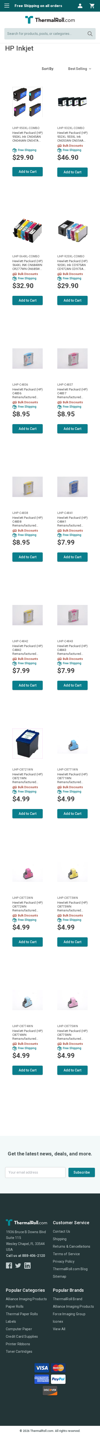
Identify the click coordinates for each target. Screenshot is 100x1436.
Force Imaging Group (69, 1314)
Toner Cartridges (19, 1351)
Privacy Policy (64, 1261)
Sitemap (59, 1276)
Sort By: (48, 69)
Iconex (58, 1321)
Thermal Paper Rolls (22, 1314)
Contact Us (61, 1231)
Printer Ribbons (18, 1344)
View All (59, 1329)
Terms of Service (66, 1254)
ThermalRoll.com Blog (70, 1269)
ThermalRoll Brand (67, 1299)
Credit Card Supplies (22, 1336)
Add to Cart (27, 172)
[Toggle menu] (5, 5)
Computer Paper (19, 1329)
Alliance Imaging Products (26, 1299)
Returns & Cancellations (72, 1246)
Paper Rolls (15, 1306)
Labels (11, 1321)
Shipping (60, 1239)
